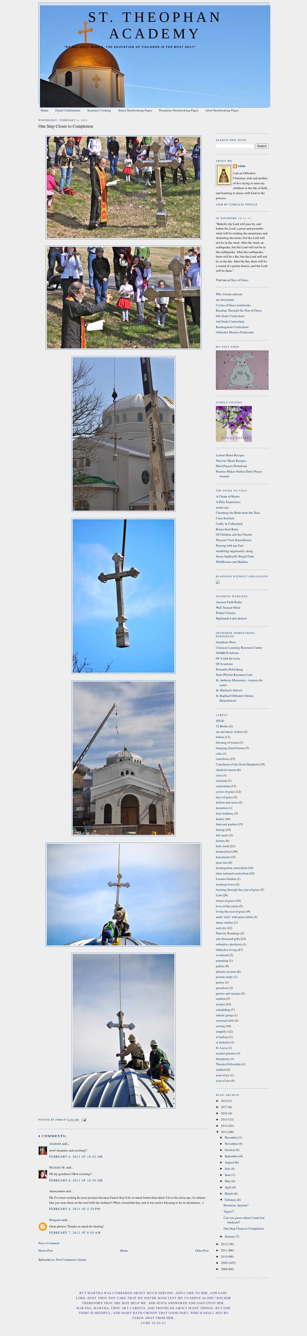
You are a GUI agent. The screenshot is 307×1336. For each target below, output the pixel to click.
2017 (224, 1107)
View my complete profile (237, 204)
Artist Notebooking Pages (222, 110)
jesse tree (222, 862)
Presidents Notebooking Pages (178, 110)
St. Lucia (221, 1048)
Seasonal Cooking (99, 110)
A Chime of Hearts (228, 496)
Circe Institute (225, 518)
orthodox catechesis (229, 944)
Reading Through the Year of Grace (239, 310)
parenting (222, 960)
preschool (222, 988)
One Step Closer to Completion (244, 1228)
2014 (224, 1125)
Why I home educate (229, 294)
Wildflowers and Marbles (232, 562)
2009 (224, 1263)
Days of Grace (239, 280)
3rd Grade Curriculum (230, 321)
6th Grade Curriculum (230, 316)
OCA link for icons (228, 658)
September (232, 1156)
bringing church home (230, 748)
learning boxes (225, 884)
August (230, 1162)
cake (219, 753)
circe (219, 775)
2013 (224, 1132)
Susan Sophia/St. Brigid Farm (235, 556)
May (228, 1181)
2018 (224, 1101)
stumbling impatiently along (234, 551)
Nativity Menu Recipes (231, 460)
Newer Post (45, 1250)
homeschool (224, 851)
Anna (242, 166)
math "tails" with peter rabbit (234, 917)
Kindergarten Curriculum (232, 327)
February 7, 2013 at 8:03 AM (75, 1232)
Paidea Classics (226, 613)
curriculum (223, 786)
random (221, 998)
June (228, 1175)
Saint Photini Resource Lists (234, 674)
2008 (224, 1269)
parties (220, 966)
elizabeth (55, 1143)
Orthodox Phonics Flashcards (235, 332)
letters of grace (225, 900)
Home (44, 110)
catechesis (222, 759)
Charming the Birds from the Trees (238, 512)
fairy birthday (225, 813)
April (228, 1187)
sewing (220, 1026)
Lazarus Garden (226, 879)
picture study (224, 977)
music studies (224, 922)
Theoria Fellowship (228, 1064)
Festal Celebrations (67, 110)
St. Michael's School (229, 690)
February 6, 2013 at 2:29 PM (74, 1209)
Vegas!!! (229, 1211)
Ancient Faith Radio (229, 602)
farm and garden (226, 824)
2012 (224, 1244)
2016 (224, 1113)
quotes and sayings (228, 993)
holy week (222, 846)
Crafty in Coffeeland (229, 523)
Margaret (55, 1220)
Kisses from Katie (227, 529)
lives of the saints (227, 906)
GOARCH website (227, 653)
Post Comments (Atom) (71, 1259)
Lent (219, 895)
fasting (220, 829)
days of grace (224, 797)
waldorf (221, 1069)
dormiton (222, 808)
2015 (224, 1119)
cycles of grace (225, 791)
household (223, 857)
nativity (221, 928)
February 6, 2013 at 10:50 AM (76, 1180)
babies (220, 737)
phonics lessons (226, 971)
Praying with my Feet (229, 545)
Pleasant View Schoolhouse (234, 540)
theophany (223, 1059)
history (220, 841)
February (231, 1199)
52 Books (222, 726)
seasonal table (225, 1020)
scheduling (223, 1009)
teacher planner (226, 1053)
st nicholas (223, 1042)
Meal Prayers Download (231, 466)
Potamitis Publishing (229, 669)
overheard (222, 955)
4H (218, 720)
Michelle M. (57, 1167)
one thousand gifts (228, 939)
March (229, 1193)
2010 (224, 1256)
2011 (224, 1250)
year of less (223, 1080)
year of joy (223, 1075)
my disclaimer (225, 299)
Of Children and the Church (234, 534)
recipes (220, 1004)
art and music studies (229, 731)
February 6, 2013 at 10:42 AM (76, 1156)
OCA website (224, 664)
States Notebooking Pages (135, 110)
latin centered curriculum (232, 873)
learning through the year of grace (238, 889)
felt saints (222, 835)
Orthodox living (226, 950)
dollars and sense (227, 802)
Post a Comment (48, 1243)
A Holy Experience (228, 502)
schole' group (224, 1015)
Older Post (202, 1250)
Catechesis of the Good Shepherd (237, 764)
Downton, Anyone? (236, 1205)
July (228, 1168)
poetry (220, 982)
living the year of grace (231, 911)
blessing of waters (227, 742)
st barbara (222, 1037)
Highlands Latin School (231, 618)
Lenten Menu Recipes (230, 455)
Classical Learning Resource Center (239, 647)
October (230, 1150)
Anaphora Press (226, 642)
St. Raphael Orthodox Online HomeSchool (235, 698)
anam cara (222, 507)
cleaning (221, 780)
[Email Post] (84, 1119)
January (230, 1236)
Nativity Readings (228, 933)
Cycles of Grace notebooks (233, 305)
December (231, 1137)
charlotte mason (226, 770)
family (220, 819)
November (232, 1143)
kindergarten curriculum (231, 868)
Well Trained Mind (228, 607)
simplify (221, 1031)
